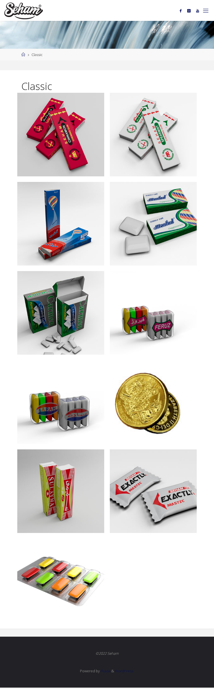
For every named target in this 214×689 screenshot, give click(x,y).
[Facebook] (180, 10)
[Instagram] (188, 10)
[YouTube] (197, 10)
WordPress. (124, 670)
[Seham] (23, 10)
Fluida (105, 670)
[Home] (23, 54)
